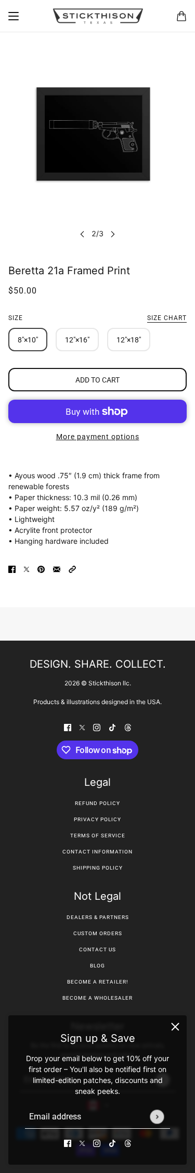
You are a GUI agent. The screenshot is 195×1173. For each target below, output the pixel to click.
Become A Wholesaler (97, 998)
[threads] (128, 1142)
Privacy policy (97, 819)
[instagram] (97, 1142)
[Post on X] (26, 568)
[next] (112, 233)
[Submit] (157, 1117)
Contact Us (97, 949)
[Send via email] (56, 568)
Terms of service (97, 835)
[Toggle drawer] (13, 16)
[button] (72, 568)
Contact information (97, 852)
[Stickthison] (98, 16)
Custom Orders (97, 933)
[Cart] (181, 16)
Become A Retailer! (97, 982)
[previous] (82, 233)
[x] (82, 1142)
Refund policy (97, 803)
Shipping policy (98, 868)
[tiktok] (112, 1142)
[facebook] (67, 1142)
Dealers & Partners (98, 917)
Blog (97, 965)
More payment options (97, 436)
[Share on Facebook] (12, 568)
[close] (175, 1027)
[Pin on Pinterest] (41, 568)
